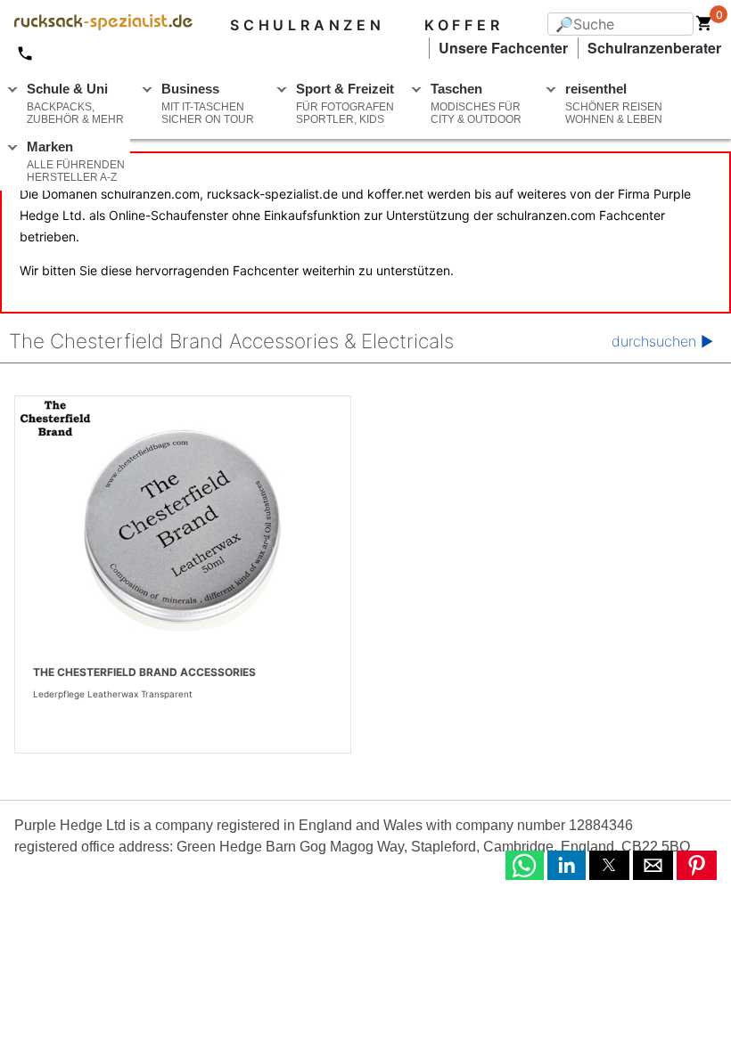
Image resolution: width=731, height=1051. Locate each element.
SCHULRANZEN (307, 25)
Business (207, 103)
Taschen (476, 103)
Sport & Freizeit (345, 103)
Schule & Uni (75, 103)
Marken (76, 161)
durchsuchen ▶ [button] (662, 341)
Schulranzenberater (654, 47)
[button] (524, 865)
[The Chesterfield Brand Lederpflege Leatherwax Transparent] (182, 529)
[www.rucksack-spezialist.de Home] (96, 25)
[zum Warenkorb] (704, 27)
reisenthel (613, 103)
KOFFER (464, 25)
